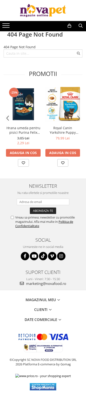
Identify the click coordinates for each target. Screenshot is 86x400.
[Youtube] (34, 256)
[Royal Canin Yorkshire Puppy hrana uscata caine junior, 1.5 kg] (62, 104)
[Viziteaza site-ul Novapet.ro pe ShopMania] (43, 386)
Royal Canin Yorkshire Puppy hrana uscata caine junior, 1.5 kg (63, 130)
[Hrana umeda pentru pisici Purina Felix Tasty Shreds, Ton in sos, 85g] (23, 104)
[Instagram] (61, 256)
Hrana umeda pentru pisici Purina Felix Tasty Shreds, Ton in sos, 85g (23, 130)
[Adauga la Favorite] (23, 163)
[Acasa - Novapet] (43, 10)
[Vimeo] (52, 256)
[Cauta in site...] (80, 26)
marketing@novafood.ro (45, 283)
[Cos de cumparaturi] (69, 26)
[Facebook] (25, 256)
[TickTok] (43, 256)
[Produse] (6, 27)
